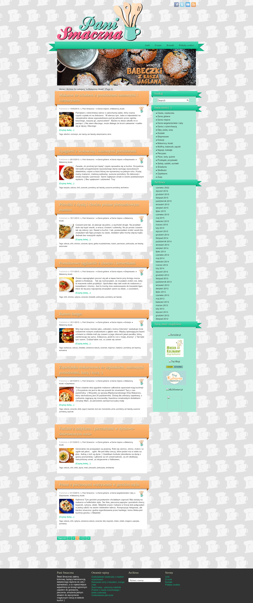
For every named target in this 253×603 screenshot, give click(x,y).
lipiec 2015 (161, 211)
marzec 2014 (162, 264)
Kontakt (170, 45)
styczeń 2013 (162, 311)
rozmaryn (74, 134)
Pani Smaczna (88, 108)
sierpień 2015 (162, 207)
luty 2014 (160, 268)
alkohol (67, 134)
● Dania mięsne (102, 108)
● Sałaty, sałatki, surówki (167, 163)
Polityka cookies (186, 45)
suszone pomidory (112, 187)
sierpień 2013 (162, 288)
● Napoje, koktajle (164, 149)
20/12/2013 (74, 159)
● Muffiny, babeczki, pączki (168, 146)
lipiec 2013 (161, 291)
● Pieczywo (161, 153)
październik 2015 (164, 200)
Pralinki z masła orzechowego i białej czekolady (106, 591)
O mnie (158, 45)
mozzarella (106, 409)
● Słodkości (161, 170)
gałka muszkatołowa (102, 243)
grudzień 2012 (162, 315)
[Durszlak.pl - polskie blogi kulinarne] (174, 334)
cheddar (82, 347)
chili (78, 187)
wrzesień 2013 (162, 285)
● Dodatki (160, 133)
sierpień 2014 (162, 248)
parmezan (121, 243)
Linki (147, 45)
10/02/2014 (74, 108)
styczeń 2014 (162, 271)
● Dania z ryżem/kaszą (166, 126)
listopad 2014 (162, 237)
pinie (113, 409)
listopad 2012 (162, 318)
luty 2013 (160, 308)
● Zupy (159, 176)
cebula (73, 187)
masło (113, 243)
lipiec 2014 (161, 251)
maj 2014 (160, 258)
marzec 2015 (162, 224)
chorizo (77, 243)
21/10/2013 (74, 442)
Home (62, 89)
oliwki (122, 521)
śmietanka (110, 467)
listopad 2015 (162, 197)
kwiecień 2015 (162, 221)
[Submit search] (188, 100)
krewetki (92, 297)
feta (104, 521)
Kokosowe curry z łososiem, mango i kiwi (108, 583)
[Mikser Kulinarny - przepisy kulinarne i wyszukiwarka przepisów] (174, 347)
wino (109, 134)
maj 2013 (160, 298)
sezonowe (63, 246)
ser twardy (92, 134)
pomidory (92, 187)
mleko (116, 521)
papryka (136, 521)
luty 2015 (160, 227)
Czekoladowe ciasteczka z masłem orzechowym (108, 578)
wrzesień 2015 (162, 204)
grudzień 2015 (162, 194)
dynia (90, 243)
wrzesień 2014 (162, 244)
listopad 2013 (162, 278)
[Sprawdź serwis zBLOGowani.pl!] (174, 389)
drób (79, 409)
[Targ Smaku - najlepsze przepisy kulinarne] (174, 402)
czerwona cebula (93, 347)
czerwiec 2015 (162, 214)
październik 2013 (164, 281)
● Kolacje (127, 322)
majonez (111, 347)
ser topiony (136, 347)
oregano (128, 521)
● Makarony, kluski (117, 108)
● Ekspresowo (129, 159)
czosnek (84, 187)
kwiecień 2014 (162, 261)
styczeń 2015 (162, 231)
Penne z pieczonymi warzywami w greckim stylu (99, 484)
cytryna (77, 297)
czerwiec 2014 (162, 254)
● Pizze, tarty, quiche (165, 156)
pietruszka (130, 243)
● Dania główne (102, 159)
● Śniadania (161, 166)
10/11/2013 (74, 322)
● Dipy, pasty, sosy (164, 129)
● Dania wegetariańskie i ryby (121, 493)
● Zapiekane (70, 383)
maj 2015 (160, 217)
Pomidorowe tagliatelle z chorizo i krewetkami (97, 263)
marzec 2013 (162, 305)
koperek (91, 409)
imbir (86, 467)
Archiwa (131, 576)
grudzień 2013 (162, 274)
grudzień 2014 (162, 234)
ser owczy (83, 134)
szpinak (70, 411)
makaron (119, 347)
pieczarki (92, 467)
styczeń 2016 (162, 190)
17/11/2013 (74, 271)
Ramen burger (70, 314)
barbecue (67, 347)
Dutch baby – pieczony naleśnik (106, 587)
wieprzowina (101, 134)
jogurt (84, 409)
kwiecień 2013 (162, 301)
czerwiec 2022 (162, 187)
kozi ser (98, 409)
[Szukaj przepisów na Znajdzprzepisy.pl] (174, 360)
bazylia (67, 187)
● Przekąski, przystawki (166, 160)
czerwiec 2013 (162, 295)
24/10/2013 (74, 381)
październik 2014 (164, 241)
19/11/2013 (74, 218)
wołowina (125, 187)
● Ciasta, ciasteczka (165, 112)
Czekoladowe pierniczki (102, 595)
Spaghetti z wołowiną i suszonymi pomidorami (97, 151)
